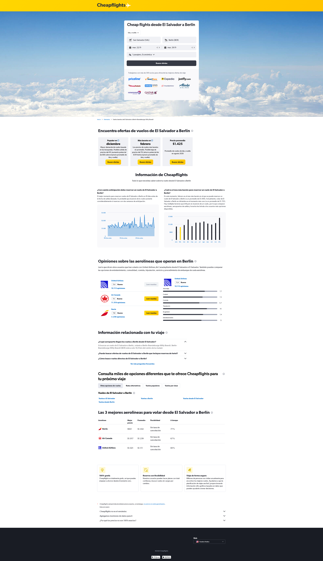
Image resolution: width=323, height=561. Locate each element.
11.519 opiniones (118, 302)
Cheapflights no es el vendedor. (113, 511)
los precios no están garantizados (154, 504)
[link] (113, 162)
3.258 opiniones (118, 317)
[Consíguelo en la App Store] (167, 557)
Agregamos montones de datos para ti (116, 516)
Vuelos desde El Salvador (193, 398)
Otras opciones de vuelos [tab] (110, 386)
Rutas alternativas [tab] (133, 386)
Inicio (99, 119)
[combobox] (133, 32)
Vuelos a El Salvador (107, 398)
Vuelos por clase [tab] (171, 386)
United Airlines (117, 281)
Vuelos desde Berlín (107, 402)
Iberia (113, 309)
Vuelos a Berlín (147, 398)
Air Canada (115, 295)
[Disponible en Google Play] (156, 557)
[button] (142, 47)
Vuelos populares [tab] (153, 386)
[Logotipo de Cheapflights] (111, 5)
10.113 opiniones (118, 288)
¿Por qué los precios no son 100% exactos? (118, 520)
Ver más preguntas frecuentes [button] (142, 364)
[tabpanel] (161, 220)
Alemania (107, 119)
